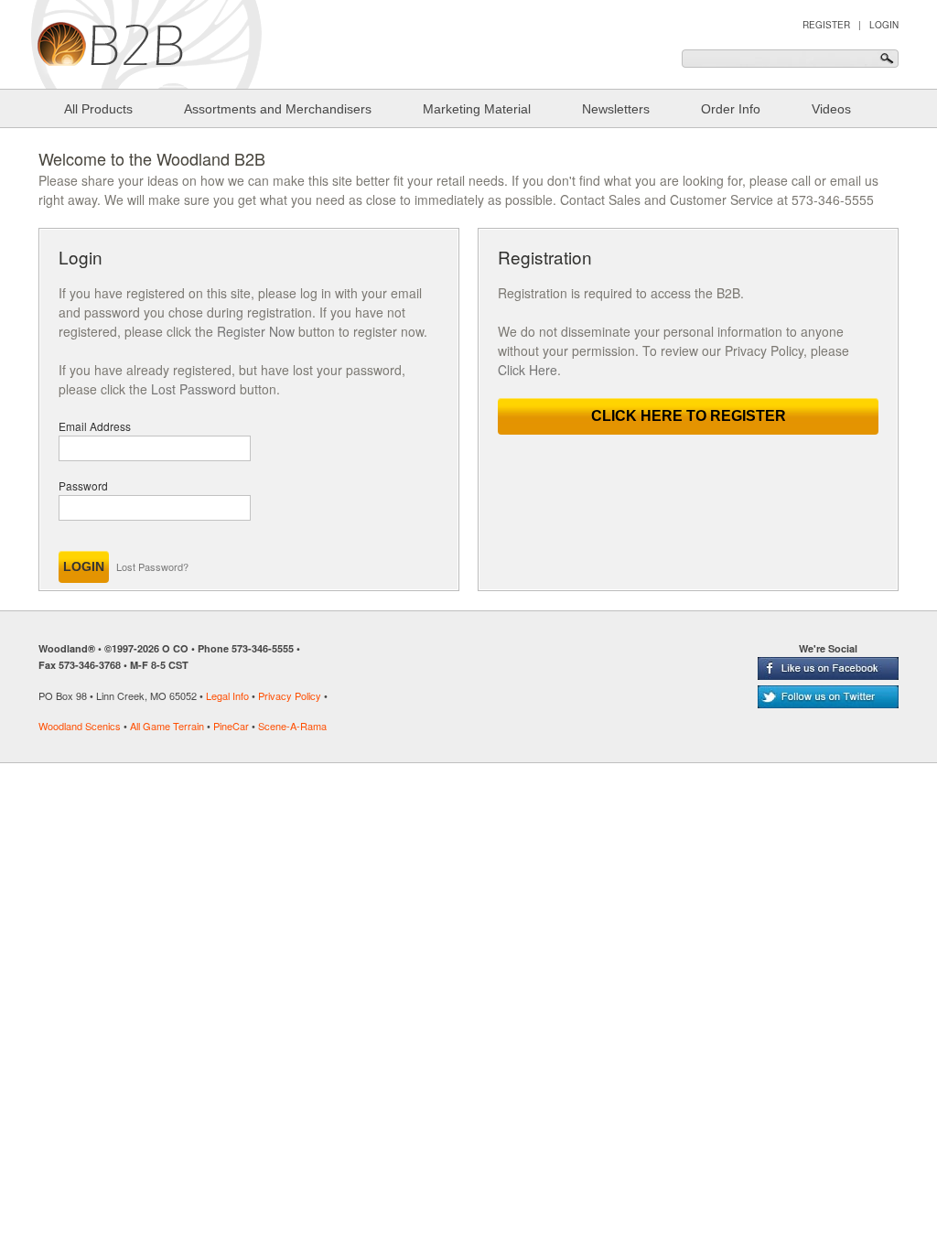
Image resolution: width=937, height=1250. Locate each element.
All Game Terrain (167, 725)
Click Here (527, 370)
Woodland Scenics (79, 725)
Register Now (256, 331)
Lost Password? (152, 566)
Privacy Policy (289, 695)
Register (826, 24)
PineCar (231, 725)
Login (884, 24)
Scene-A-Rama (292, 725)
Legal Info (227, 695)
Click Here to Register (688, 416)
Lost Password (193, 389)
